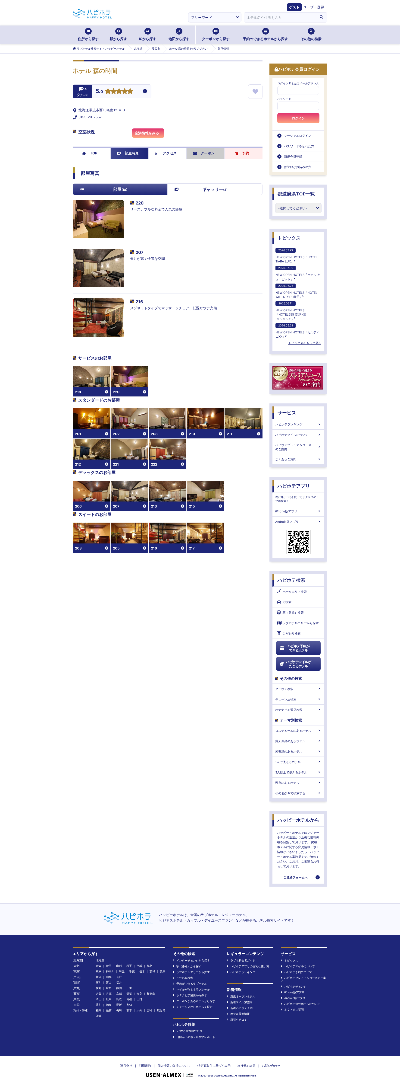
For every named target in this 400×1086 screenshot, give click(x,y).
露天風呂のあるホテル (290, 741)
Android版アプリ (287, 522)
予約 (245, 153)
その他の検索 (311, 39)
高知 (129, 1004)
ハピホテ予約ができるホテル (298, 648)
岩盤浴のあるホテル (288, 751)
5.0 (99, 91)
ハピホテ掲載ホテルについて (302, 1004)
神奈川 (110, 971)
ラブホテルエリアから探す (301, 623)
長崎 (119, 1010)
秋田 (109, 966)
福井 (119, 982)
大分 (139, 1010)
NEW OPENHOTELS (189, 1031)
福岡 (98, 1010)
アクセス (170, 153)
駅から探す (118, 39)
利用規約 (145, 1065)
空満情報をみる (147, 133)
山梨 (109, 977)
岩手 (129, 966)
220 (140, 203)
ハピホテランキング (288, 424)
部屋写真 (132, 153)
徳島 (109, 1004)
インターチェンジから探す (193, 960)
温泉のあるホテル (287, 783)
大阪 (98, 993)
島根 (129, 999)
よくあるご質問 (285, 459)
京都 (119, 993)
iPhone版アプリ (286, 511)
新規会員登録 (293, 156)
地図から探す (179, 39)
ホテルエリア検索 (295, 592)
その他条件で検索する (290, 793)
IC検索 (287, 602)
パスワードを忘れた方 (299, 146)
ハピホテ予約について (298, 972)
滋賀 (129, 993)
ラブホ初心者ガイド (242, 960)
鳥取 (119, 999)
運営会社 (126, 1065)
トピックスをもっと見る (304, 343)
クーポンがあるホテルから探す (195, 1001)
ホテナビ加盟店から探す (191, 995)
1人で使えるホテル (288, 762)
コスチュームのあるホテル (293, 730)
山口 (139, 999)
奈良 (139, 993)
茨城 (152, 971)
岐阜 (109, 988)
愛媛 (119, 1004)
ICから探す (147, 39)
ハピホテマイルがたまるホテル (298, 664)
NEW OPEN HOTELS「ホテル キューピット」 (297, 273)
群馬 (162, 971)
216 (139, 301)
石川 (98, 982)
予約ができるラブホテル (191, 983)
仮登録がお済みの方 (297, 167)
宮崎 (149, 1010)
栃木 (142, 971)
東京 (98, 971)
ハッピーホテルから (298, 820)
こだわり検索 (292, 633)
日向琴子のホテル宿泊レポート (195, 1037)
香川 (98, 1004)
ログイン (298, 118)
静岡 (119, 988)
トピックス (289, 237)
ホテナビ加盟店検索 (288, 710)
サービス (287, 412)
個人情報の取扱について (174, 1065)
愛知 (98, 988)
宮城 (139, 966)
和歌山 (151, 993)
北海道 (100, 960)
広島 (109, 999)
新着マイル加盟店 (241, 1002)
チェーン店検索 (285, 699)
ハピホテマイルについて (291, 435)
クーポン (208, 153)
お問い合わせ (271, 1065)
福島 (149, 966)
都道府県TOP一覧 (296, 193)
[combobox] (280, 17)
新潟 (98, 977)
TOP (93, 153)
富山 (109, 982)
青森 (98, 966)
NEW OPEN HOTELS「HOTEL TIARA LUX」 (296, 256)
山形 (119, 966)
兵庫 (109, 993)
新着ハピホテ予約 (241, 1008)
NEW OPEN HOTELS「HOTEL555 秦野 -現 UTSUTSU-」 (290, 311)
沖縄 (98, 1016)
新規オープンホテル (242, 996)
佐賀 (109, 1010)
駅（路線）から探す (188, 966)
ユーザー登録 (313, 7)
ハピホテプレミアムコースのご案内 (293, 447)
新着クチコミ (238, 1019)
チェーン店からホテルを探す (194, 1007)
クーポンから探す (216, 39)
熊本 (129, 1010)
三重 (129, 988)
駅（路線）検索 (293, 612)
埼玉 (122, 971)
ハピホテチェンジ (295, 986)
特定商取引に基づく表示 (214, 1065)
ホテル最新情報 (240, 1014)
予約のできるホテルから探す (265, 39)
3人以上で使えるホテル (291, 772)
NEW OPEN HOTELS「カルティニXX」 (297, 331)
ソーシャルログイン (297, 135)
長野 (119, 977)
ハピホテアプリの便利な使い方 (249, 966)
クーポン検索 (284, 689)
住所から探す (88, 39)
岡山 (98, 999)
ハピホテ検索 (291, 580)
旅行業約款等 (246, 1065)
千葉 (132, 971)
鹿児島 (161, 1010)
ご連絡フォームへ (296, 877)
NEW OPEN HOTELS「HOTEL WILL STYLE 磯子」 (296, 291)
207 (140, 252)
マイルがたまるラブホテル (193, 989)
